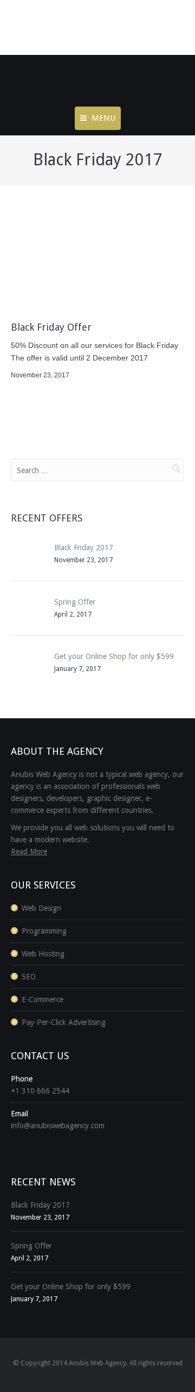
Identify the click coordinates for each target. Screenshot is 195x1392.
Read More (29, 851)
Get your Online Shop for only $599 (114, 656)
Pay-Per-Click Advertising (64, 1022)
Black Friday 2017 (83, 547)
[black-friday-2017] (97, 260)
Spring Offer (74, 602)
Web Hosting (43, 953)
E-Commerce (42, 999)
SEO (29, 976)
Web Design (41, 908)
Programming (44, 931)
